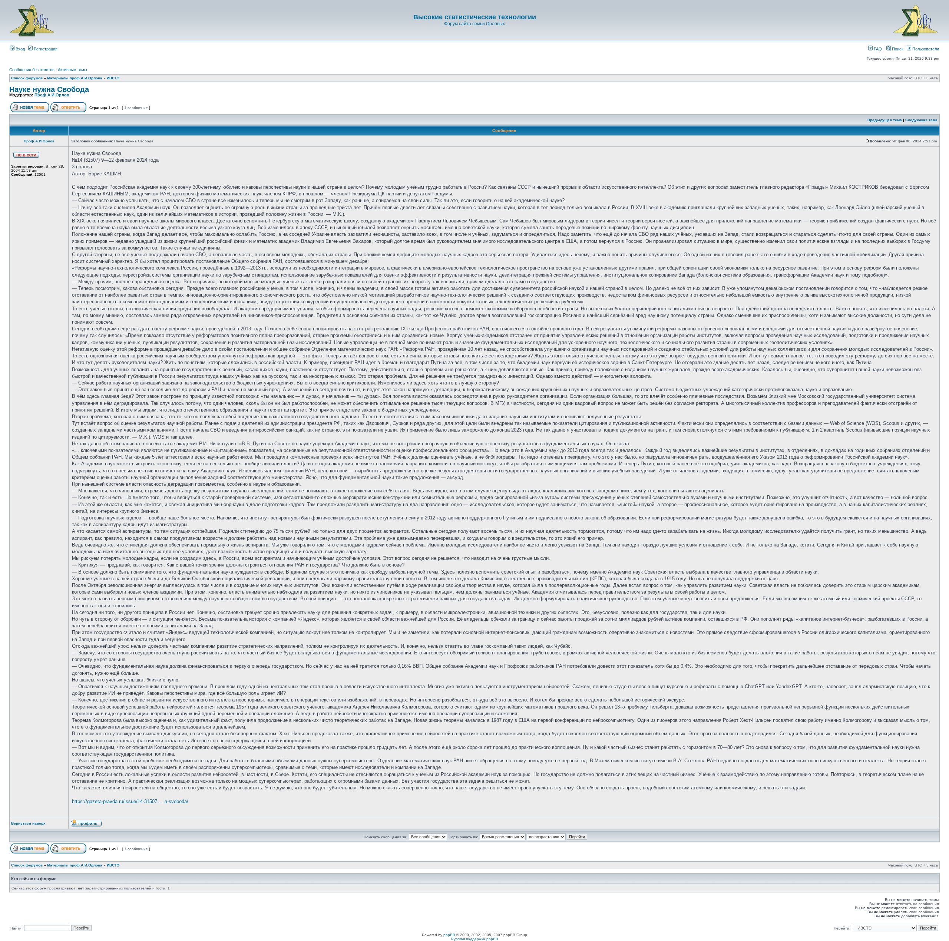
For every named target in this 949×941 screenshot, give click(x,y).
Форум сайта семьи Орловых (474, 23)
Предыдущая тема (884, 120)
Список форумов (27, 78)
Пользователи (925, 49)
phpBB (449, 935)
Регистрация (45, 49)
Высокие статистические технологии (474, 17)
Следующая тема (921, 120)
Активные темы (72, 69)
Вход (19, 49)
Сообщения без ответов (31, 69)
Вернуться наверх (28, 823)
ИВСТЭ (113, 78)
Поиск (897, 49)
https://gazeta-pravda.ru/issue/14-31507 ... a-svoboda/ (130, 801)
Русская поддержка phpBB (474, 939)
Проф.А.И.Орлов (51, 95)
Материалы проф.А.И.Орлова (74, 78)
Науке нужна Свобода (49, 89)
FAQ (877, 49)
